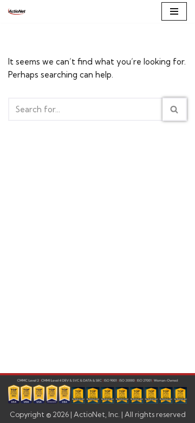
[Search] (174, 109)
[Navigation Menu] (174, 11)
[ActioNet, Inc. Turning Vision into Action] (16, 11)
